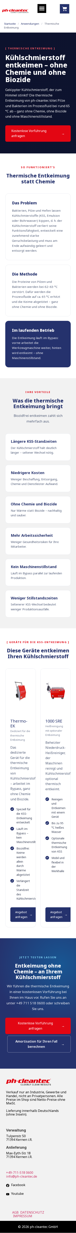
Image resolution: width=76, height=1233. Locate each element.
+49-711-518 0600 (19, 1172)
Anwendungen (30, 23)
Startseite (10, 23)
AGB (15, 1212)
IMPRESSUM (23, 1216)
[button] (41, 8)
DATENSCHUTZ (32, 1212)
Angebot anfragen (21, 914)
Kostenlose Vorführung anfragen (28, 133)
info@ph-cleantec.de (21, 1176)
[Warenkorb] (64, 9)
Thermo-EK (18, 723)
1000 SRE (53, 721)
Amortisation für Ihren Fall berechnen (36, 1044)
